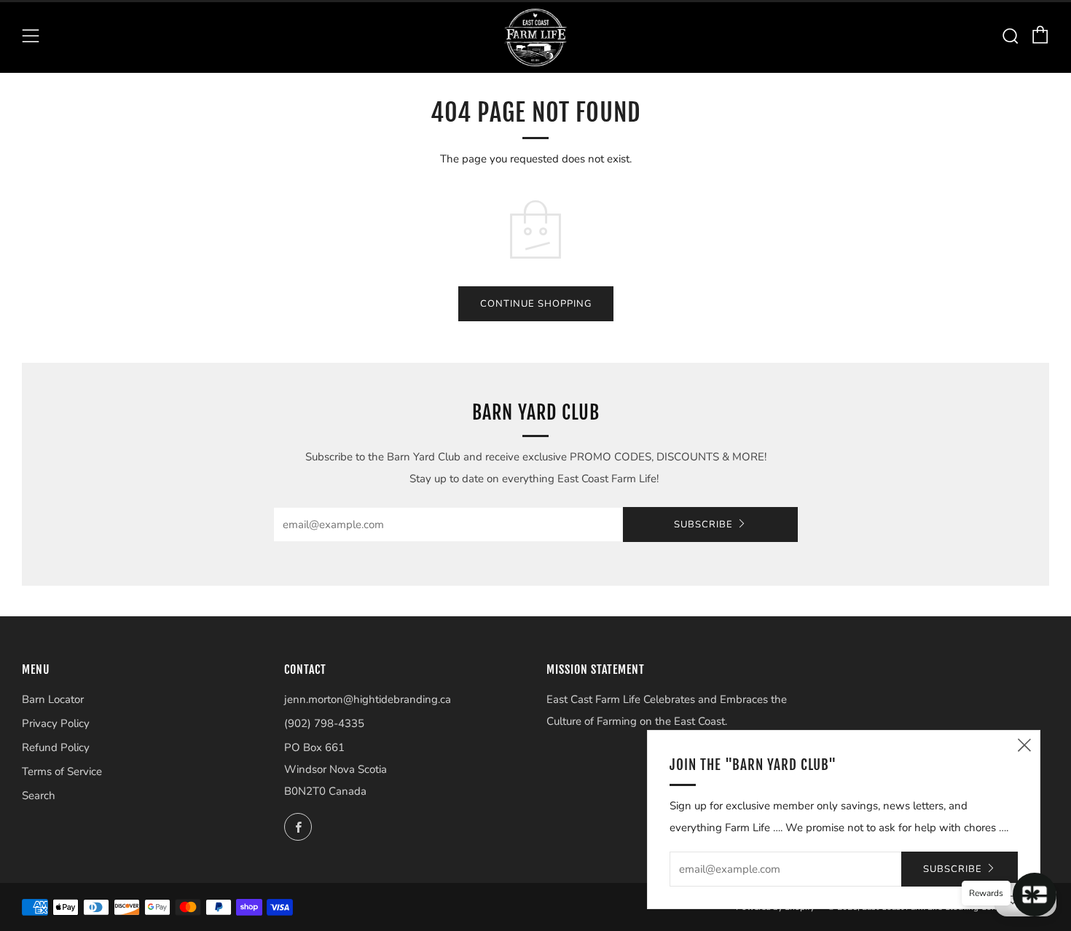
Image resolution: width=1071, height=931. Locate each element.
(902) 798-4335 (324, 723)
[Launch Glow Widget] (1034, 894)
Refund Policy (56, 747)
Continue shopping (536, 303)
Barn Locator (53, 699)
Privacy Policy (56, 723)
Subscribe (703, 524)
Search (38, 795)
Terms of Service (62, 771)
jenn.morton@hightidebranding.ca (367, 699)
